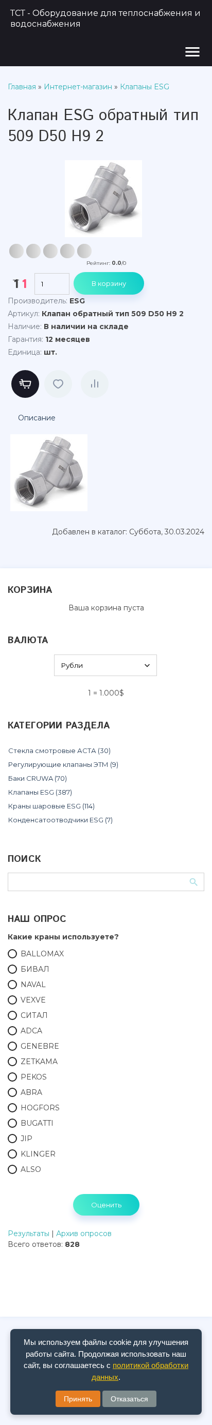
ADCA (31, 1030)
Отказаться (129, 1399)
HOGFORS (40, 1107)
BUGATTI (37, 1123)
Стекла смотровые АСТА (59, 750)
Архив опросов (84, 1233)
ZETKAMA (39, 1061)
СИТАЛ (34, 1015)
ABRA (31, 1092)
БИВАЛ (35, 969)
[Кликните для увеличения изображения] (103, 198)
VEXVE (33, 1000)
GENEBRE (40, 1046)
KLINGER (38, 1154)
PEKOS (34, 1077)
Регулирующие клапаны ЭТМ (63, 764)
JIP (26, 1138)
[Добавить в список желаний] (58, 384)
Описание (37, 417)
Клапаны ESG (40, 792)
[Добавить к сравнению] (95, 384)
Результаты (28, 1233)
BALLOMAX (42, 953)
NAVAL (33, 984)
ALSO (31, 1169)
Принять (78, 1399)
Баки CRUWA (37, 778)
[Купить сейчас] (25, 384)
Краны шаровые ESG (51, 806)
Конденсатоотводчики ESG (60, 820)
